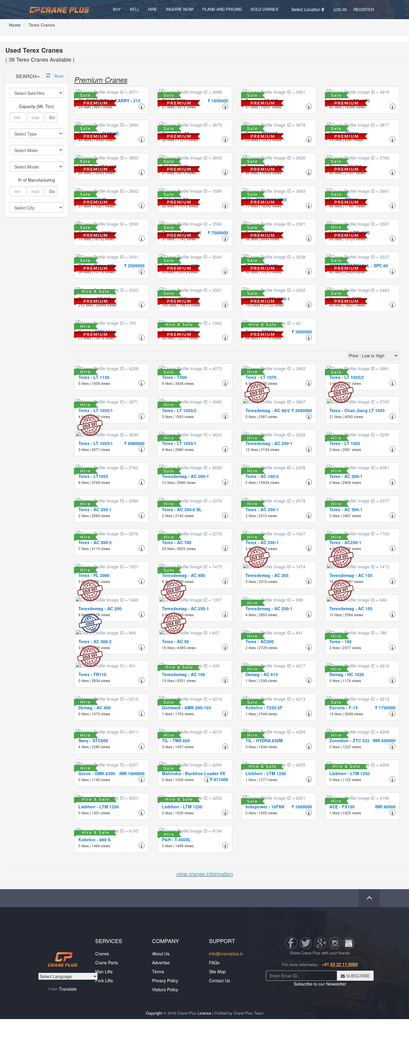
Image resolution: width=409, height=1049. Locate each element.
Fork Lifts (104, 980)
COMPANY (165, 941)
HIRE (152, 9)
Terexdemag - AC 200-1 (185, 476)
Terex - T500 (174, 377)
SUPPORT (222, 941)
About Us (160, 954)
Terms (158, 971)
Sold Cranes (264, 9)
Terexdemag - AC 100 (183, 674)
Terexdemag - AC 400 (183, 575)
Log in (340, 9)
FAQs (214, 962)
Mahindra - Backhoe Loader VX (193, 773)
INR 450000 (384, 740)
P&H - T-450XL (176, 839)
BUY (117, 9)
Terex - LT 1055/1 (95, 410)
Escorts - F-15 (343, 708)
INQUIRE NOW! (180, 9)
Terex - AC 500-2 (95, 542)
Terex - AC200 (260, 641)
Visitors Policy (165, 989)
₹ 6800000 (134, 443)
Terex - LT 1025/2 (346, 377)
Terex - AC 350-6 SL (182, 509)
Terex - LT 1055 (344, 443)
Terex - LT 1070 (261, 377)
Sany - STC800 (93, 740)
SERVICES (108, 941)
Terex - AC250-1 (345, 542)
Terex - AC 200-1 (346, 476)
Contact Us (219, 980)
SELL (134, 9)
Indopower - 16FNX (265, 807)
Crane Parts (106, 962)
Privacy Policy (165, 980)
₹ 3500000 (302, 410)
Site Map (217, 971)
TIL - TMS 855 (176, 740)
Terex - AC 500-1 (346, 509)
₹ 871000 (219, 779)
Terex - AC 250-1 (95, 509)
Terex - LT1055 (93, 476)
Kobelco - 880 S (94, 839)
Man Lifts (104, 971)
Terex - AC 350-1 (262, 509)
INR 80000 (385, 807)
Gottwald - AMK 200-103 (186, 708)
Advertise (161, 962)
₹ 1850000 (218, 101)
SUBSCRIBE (357, 976)
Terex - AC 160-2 (262, 476)
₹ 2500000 (134, 265)
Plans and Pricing (222, 9)
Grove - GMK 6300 (96, 773)
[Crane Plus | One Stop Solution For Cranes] (59, 9)
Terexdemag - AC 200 (100, 608)
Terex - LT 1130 (93, 377)
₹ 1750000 (385, 708)
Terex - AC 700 (176, 542)
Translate (68, 989)
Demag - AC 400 (94, 708)
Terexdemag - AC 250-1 (269, 443)
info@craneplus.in (226, 954)
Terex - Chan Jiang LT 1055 (357, 410)
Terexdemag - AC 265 (267, 575)
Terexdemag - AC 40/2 (268, 410)
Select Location (306, 9)
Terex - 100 (340, 641)
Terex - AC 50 (175, 641)
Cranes (102, 954)
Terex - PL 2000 (94, 575)
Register (364, 9)
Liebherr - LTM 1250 (266, 773)
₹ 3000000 (302, 332)
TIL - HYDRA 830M (264, 740)
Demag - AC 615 (262, 674)
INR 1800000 (132, 773)
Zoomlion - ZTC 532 (349, 740)
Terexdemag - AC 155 (350, 575)
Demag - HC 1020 (346, 674)
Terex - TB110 (92, 674)
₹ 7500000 (218, 233)
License (204, 1013)
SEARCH (26, 76)
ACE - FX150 (342, 807)
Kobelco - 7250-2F (264, 708)
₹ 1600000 (302, 807)
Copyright (154, 1013)
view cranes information (204, 874)
